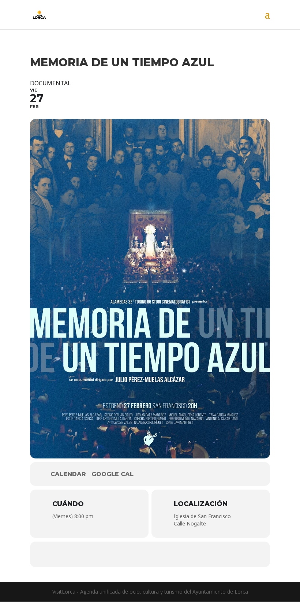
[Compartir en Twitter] (150, 554)
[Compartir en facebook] (128, 554)
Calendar (68, 474)
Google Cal (112, 474)
